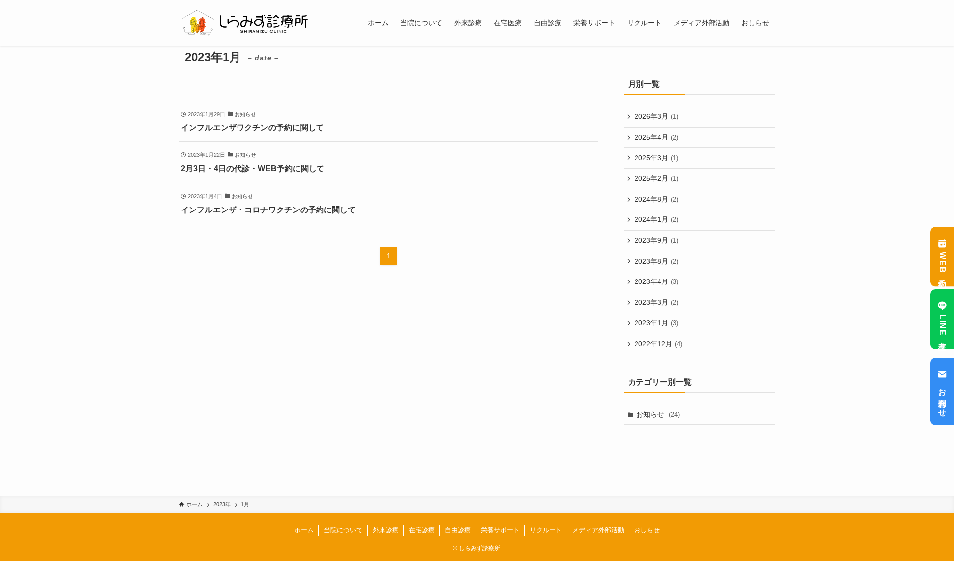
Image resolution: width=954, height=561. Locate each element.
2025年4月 (656, 137)
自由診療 (458, 530)
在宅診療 (422, 530)
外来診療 (385, 530)
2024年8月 (656, 199)
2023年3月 (656, 302)
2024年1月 (656, 219)
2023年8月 (656, 261)
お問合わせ (942, 398)
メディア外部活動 (598, 530)
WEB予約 (942, 263)
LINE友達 (942, 326)
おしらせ (647, 530)
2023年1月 (656, 323)
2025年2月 (656, 178)
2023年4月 (656, 281)
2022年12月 (658, 344)
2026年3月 (656, 116)
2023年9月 (656, 240)
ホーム (304, 530)
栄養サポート (500, 530)
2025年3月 (656, 158)
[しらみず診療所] (245, 23)
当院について (343, 530)
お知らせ (658, 414)
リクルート (546, 530)
